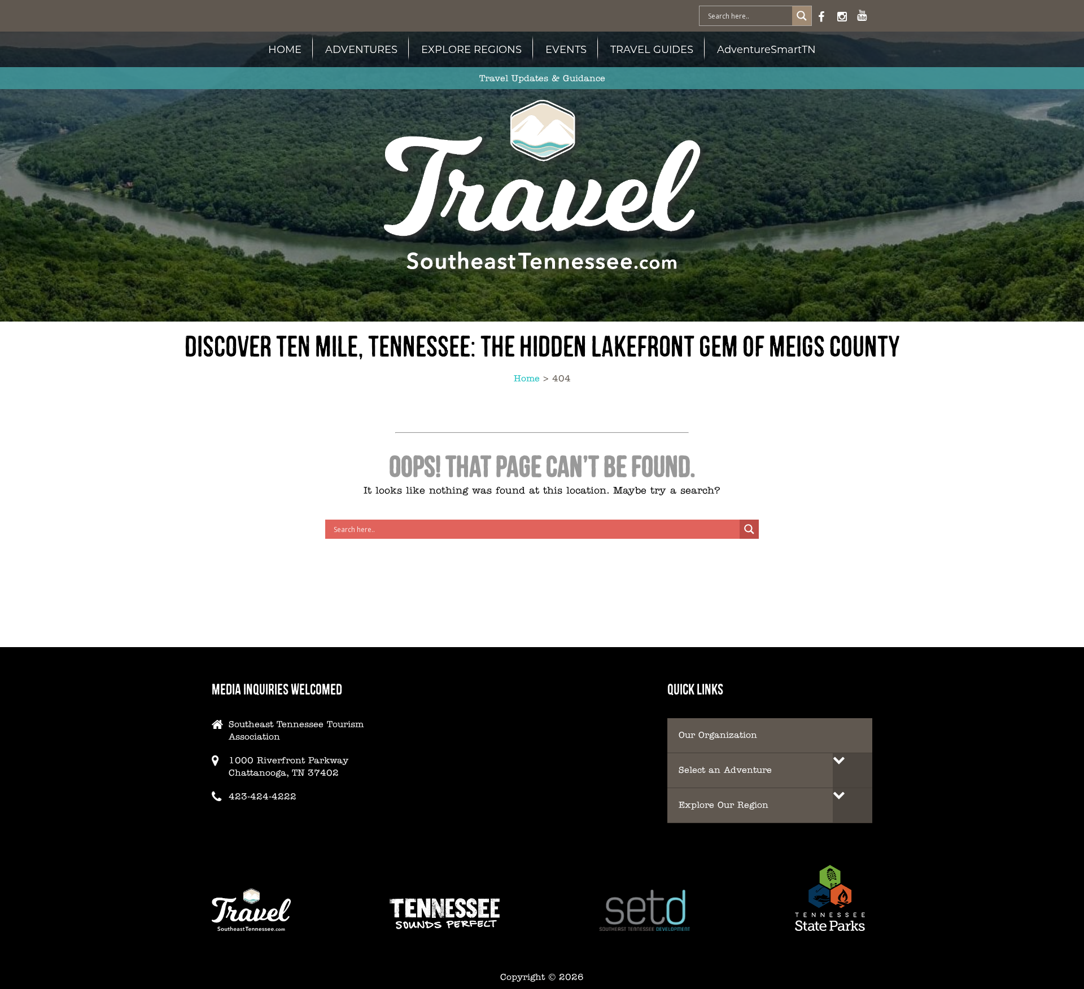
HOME (284, 49)
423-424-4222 (262, 796)
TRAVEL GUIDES (651, 49)
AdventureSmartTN (766, 49)
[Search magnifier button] (801, 15)
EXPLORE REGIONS (471, 49)
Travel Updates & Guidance (542, 78)
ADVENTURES (361, 49)
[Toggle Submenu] (852, 770)
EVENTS (566, 49)
